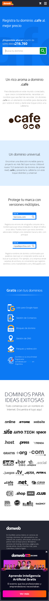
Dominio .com (37, 453)
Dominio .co (7, 504)
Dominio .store (24, 422)
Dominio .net (22, 483)
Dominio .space (40, 432)
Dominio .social (41, 463)
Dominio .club (41, 494)
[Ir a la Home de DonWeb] (7, 3)
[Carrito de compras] (40, 3)
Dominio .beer (17, 504)
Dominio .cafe (9, 483)
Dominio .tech (29, 432)
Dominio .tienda (39, 442)
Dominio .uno (18, 432)
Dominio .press (24, 442)
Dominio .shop (20, 494)
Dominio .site (8, 432)
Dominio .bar (20, 463)
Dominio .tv (19, 473)
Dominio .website (39, 422)
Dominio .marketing (28, 504)
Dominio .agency (40, 504)
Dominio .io (8, 494)
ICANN (29, 361)
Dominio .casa (38, 483)
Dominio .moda (29, 473)
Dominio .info (9, 463)
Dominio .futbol (41, 473)
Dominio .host (9, 442)
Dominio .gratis (9, 453)
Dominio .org (22, 453)
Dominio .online (9, 422)
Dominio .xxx (30, 494)
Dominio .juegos (9, 473)
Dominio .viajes (31, 463)
